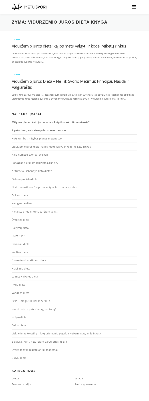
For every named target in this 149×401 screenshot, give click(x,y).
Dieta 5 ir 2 (18, 236)
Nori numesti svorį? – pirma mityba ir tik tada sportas (44, 187)
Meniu (134, 6)
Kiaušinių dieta (21, 268)
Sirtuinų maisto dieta (24, 179)
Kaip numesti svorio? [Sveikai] (30, 154)
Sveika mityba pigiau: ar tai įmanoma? (35, 349)
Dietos (16, 39)
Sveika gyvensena (85, 384)
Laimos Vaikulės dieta (25, 276)
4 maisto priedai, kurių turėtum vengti (35, 211)
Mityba (78, 378)
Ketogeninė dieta (22, 203)
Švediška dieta (20, 219)
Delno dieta (19, 325)
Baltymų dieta (20, 228)
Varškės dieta (20, 252)
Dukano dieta (20, 195)
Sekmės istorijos (21, 384)
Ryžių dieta (18, 284)
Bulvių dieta (19, 357)
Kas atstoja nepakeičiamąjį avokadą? (34, 309)
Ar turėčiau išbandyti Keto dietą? (32, 171)
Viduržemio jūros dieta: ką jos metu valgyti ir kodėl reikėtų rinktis (69, 46)
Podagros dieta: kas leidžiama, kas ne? (35, 162)
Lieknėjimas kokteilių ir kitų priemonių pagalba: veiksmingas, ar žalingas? (56, 333)
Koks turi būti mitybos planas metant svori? (38, 138)
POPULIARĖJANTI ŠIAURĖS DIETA (31, 301)
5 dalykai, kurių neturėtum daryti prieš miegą (39, 341)
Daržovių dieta (20, 244)
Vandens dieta (20, 293)
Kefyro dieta (19, 317)
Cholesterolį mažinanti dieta (29, 260)
